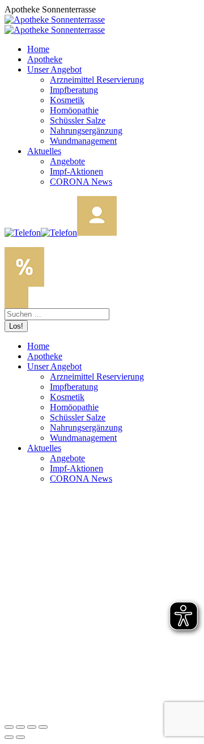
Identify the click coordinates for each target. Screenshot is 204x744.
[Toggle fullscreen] (31, 727)
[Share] (20, 727)
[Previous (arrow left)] (9, 737)
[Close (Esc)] (9, 727)
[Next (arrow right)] (20, 737)
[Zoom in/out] (43, 727)
